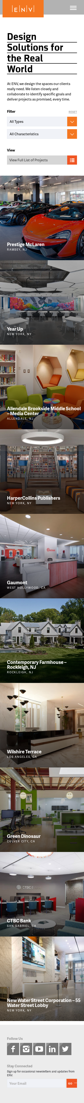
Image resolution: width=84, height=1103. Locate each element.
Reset (73, 112)
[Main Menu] (73, 8)
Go (70, 1083)
